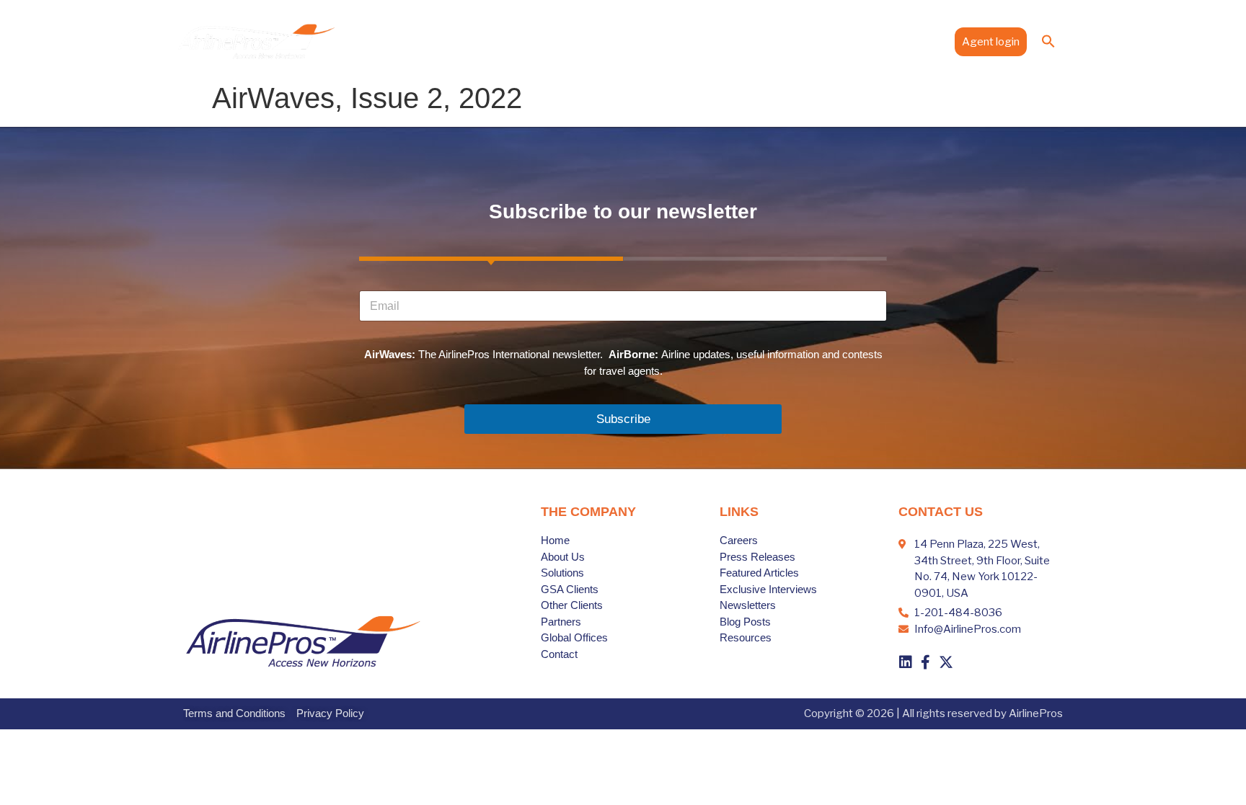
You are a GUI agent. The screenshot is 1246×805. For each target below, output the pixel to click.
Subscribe (623, 419)
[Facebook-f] (926, 662)
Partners (721, 41)
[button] (1048, 41)
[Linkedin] (905, 662)
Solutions (586, 41)
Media (856, 41)
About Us (526, 41)
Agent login (991, 41)
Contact (920, 41)
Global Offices (792, 41)
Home (472, 41)
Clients (654, 41)
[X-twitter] (946, 662)
